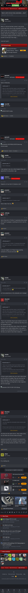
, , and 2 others (13, 150)
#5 (26, 160)
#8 (26, 217)
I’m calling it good (16, 480)
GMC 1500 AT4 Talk (7, 534)
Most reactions (6, 551)
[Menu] (1, 5)
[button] (20, 5)
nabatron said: (5, 198)
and (9, 56)
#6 (26, 181)
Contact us (4, 574)
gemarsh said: (5, 163)
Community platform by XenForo (14, 578)
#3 (26, 108)
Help (24, 574)
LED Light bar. (6, 537)
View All (25, 493)
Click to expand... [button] (14, 96)
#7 (26, 194)
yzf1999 (15, 483)
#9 (26, 237)
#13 (26, 416)
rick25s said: (5, 86)
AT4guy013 (16, 489)
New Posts (5, 516)
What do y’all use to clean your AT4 (20, 506)
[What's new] (23, 5)
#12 (26, 359)
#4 (26, 142)
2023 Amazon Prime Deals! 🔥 (18, 474)
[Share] (25, 24)
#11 (26, 303)
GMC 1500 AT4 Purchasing (8, 522)
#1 (26, 24)
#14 (26, 458)
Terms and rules (11, 574)
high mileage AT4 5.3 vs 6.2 (9, 519)
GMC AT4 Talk (6, 528)
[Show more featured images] (26, 500)
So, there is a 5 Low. (8, 525)
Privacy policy (19, 574)
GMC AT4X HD (6, 547)
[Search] (26, 5)
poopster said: (5, 285)
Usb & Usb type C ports (17, 486)
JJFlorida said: (5, 241)
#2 (26, 80)
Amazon (24, 477)
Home (13, 576)
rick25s (4, 15)
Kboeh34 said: (5, 362)
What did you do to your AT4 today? (12, 531)
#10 (26, 282)
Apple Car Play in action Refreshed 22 (6, 506)
